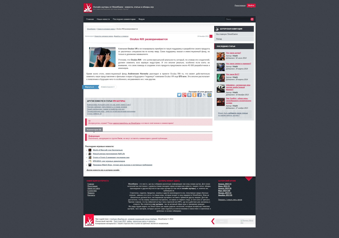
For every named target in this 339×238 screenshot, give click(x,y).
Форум (141, 19)
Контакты (91, 195)
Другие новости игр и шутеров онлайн (103, 170)
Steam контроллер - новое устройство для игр (105, 109)
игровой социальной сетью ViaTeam (142, 219)
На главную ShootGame (227, 34)
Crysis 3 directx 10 (94, 114)
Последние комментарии (124, 19)
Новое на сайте (94, 188)
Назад (219, 39)
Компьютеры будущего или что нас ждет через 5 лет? (109, 105)
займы (129, 221)
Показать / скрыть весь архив (230, 200)
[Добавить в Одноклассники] (194, 95)
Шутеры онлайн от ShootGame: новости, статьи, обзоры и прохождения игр (90, 220)
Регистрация (92, 186)
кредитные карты (140, 221)
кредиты (152, 221)
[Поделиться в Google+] (184, 95)
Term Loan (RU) (120, 221)
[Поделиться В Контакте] (189, 95)
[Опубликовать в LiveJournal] (204, 95)
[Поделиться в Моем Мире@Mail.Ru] (209, 95)
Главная (90, 19)
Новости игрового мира (103, 36)
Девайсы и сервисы (121, 36)
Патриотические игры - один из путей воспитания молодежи (111, 111)
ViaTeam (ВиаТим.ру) (118, 219)
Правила (91, 193)
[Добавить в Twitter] (179, 95)
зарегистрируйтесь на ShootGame (126, 123)
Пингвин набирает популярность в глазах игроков (107, 107)
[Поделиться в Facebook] (199, 95)
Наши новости (103, 19)
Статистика (92, 191)
